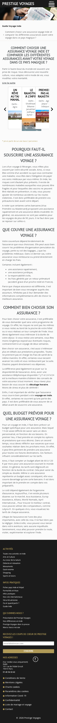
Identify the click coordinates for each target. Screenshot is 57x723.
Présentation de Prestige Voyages (17, 618)
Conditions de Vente (15, 678)
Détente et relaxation (11, 563)
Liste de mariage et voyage (18, 704)
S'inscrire (28, 651)
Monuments (8, 566)
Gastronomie (8, 569)
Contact (9, 709)
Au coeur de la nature (12, 560)
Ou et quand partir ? (11, 603)
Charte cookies (12, 687)
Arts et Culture (9, 557)
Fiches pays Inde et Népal (13, 587)
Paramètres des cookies (16, 691)
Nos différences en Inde (12, 621)
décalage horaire (38, 384)
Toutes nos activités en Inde (14, 553)
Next (52, 109)
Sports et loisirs (9, 576)
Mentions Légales (14, 682)
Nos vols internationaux (12, 597)
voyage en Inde (43, 395)
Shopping (7, 572)
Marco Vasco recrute (11, 627)
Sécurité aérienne (10, 600)
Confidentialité (12, 700)
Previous (5, 109)
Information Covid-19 (15, 695)
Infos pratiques (9, 593)
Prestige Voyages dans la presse (16, 624)
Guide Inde (7, 606)
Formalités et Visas (10, 590)
